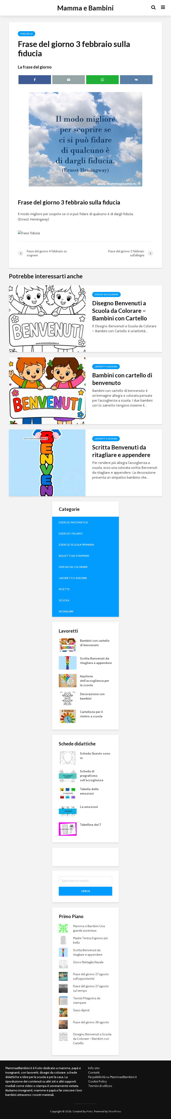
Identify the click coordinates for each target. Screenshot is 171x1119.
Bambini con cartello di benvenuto (122, 379)
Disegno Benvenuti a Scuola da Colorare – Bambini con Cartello (119, 310)
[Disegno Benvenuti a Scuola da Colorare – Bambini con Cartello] (47, 318)
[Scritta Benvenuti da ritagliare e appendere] (47, 462)
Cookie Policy (97, 1081)
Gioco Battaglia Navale (88, 962)
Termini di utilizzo (100, 1086)
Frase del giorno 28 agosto (91, 1022)
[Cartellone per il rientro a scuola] (68, 716)
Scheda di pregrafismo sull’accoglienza (91, 775)
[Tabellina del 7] (68, 829)
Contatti (94, 1072)
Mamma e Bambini (85, 8)
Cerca (85, 891)
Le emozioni (89, 807)
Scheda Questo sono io (95, 755)
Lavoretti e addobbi (106, 366)
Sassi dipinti (81, 1010)
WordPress (114, 1111)
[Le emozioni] (68, 811)
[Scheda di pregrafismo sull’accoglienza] (68, 775)
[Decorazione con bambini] (68, 698)
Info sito (94, 1068)
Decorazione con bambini (92, 696)
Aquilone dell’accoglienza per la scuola (94, 680)
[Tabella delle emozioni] (68, 793)
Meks (89, 1111)
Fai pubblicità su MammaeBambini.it (112, 1077)
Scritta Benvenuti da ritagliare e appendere (121, 451)
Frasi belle (26, 33)
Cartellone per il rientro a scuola (91, 714)
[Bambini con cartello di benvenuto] (47, 390)
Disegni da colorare (106, 294)
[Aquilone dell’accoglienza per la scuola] (68, 680)
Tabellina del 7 (90, 825)
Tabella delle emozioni (89, 791)
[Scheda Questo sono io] (68, 757)
